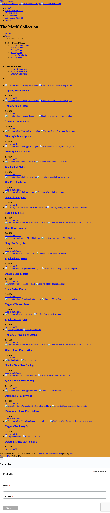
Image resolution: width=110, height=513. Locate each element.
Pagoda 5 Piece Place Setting (21, 441)
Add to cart (10, 98)
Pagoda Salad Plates (16, 273)
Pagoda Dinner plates (17, 304)
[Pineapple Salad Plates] (57, 146)
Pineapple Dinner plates (18, 136)
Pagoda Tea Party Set (17, 426)
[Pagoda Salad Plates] (57, 268)
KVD (72, 454)
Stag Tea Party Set (15, 243)
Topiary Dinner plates (17, 121)
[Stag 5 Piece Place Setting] (57, 345)
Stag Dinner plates (15, 228)
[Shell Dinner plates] (57, 192)
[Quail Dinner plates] (57, 253)
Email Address (10, 474)
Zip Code (8, 497)
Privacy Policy (55, 454)
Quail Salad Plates (15, 289)
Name (6, 485)
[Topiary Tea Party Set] (57, 85)
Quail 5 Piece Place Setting (19, 380)
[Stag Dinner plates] (57, 223)
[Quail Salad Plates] (57, 284)
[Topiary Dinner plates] (57, 116)
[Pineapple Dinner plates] (57, 131)
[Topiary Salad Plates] (57, 100)
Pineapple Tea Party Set (18, 395)
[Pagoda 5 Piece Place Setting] (57, 436)
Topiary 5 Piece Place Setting (21, 334)
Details (18, 98)
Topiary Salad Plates (16, 105)
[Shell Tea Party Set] (57, 177)
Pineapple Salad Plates (17, 151)
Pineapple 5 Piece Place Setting (22, 411)
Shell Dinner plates (15, 197)
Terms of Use (42, 454)
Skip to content (6, 1)
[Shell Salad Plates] (57, 162)
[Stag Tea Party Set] (57, 238)
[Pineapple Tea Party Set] (57, 390)
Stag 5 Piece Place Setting (19, 350)
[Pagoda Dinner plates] (57, 299)
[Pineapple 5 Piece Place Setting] (57, 406)
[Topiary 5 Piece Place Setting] (57, 329)
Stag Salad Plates (14, 212)
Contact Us (5, 456)
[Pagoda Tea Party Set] (57, 421)
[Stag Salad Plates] (57, 207)
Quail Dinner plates (16, 258)
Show (19, 69)
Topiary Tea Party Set (17, 90)
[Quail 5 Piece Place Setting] (57, 375)
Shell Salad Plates (15, 166)
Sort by (20, 45)
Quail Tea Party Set (16, 319)
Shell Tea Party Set (15, 182)
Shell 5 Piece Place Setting (19, 365)
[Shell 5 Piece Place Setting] (57, 360)
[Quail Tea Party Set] (57, 314)
